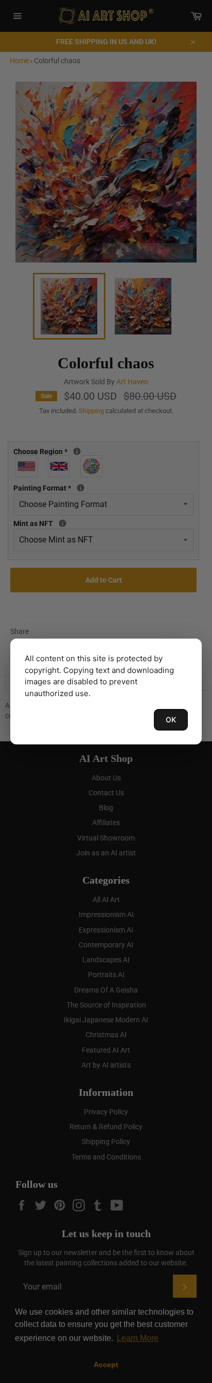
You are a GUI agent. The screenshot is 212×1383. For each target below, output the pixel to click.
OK (171, 719)
